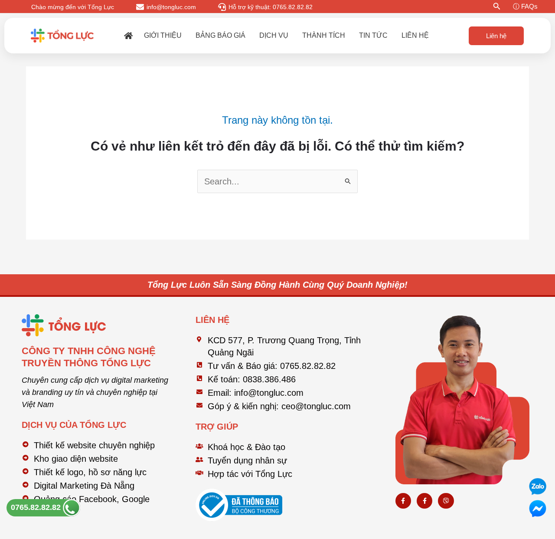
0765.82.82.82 (37, 507)
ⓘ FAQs (525, 6)
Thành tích (323, 35)
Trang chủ (128, 35)
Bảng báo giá (220, 35)
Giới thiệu (163, 35)
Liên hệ (415, 35)
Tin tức (373, 35)
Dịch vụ (273, 35)
